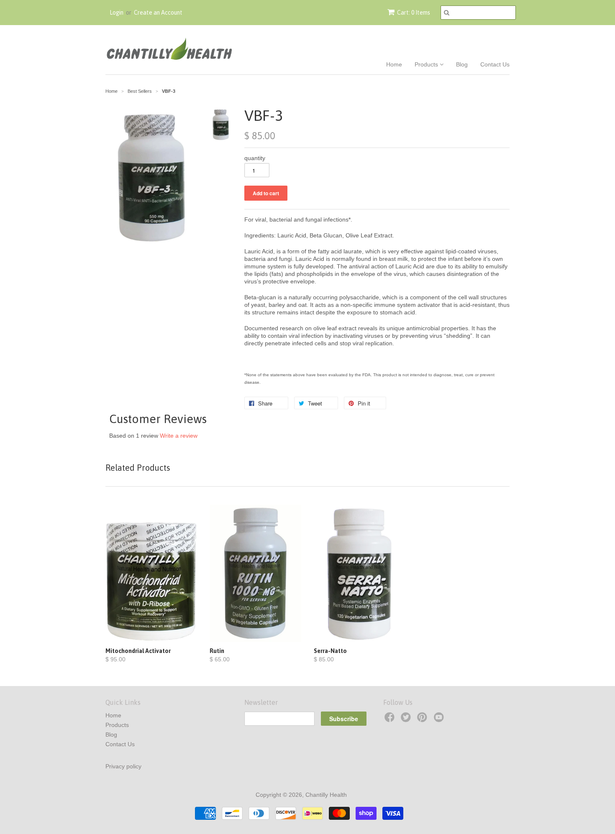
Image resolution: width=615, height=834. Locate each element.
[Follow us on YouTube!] (440, 719)
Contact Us (495, 64)
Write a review (178, 435)
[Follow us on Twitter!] (407, 719)
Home (394, 64)
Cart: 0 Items (413, 12)
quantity (254, 158)
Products (427, 64)
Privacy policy (123, 766)
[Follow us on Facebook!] (390, 719)
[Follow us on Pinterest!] (423, 719)
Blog (462, 64)
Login (116, 12)
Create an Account (158, 12)
